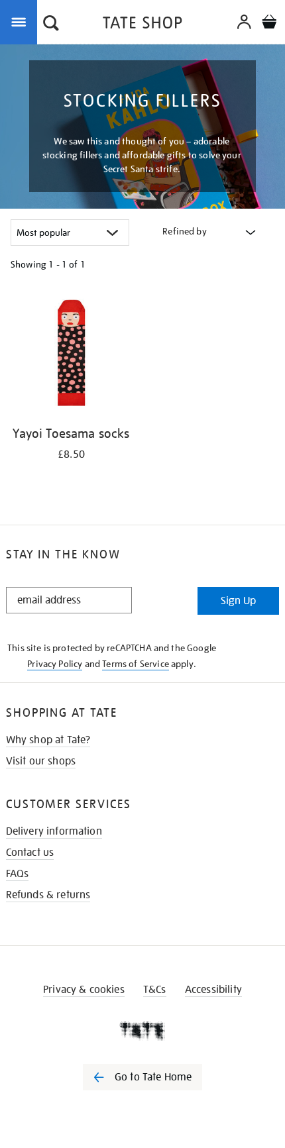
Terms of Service (135, 664)
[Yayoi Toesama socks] (71, 355)
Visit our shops (41, 761)
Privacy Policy (54, 664)
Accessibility (213, 989)
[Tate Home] (142, 1031)
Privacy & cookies (84, 989)
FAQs (17, 873)
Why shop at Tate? (48, 740)
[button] (51, 24)
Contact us (30, 852)
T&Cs (154, 989)
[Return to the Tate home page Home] (142, 25)
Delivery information (54, 831)
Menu (21, 21)
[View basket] (269, 23)
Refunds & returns (48, 895)
